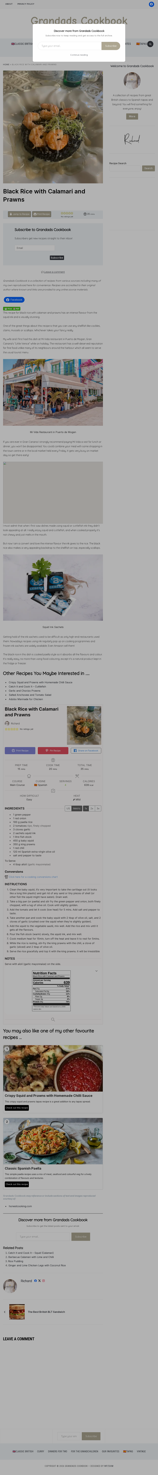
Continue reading (79, 54)
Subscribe (110, 45)
